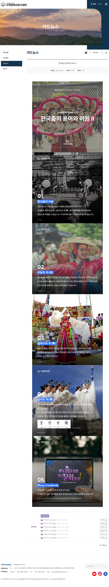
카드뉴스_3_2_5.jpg (50, 534)
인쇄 (106, 52)
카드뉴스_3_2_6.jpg (50, 538)
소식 (90, 52)
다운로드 (102, 520)
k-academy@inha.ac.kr (59, 572)
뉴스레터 (5, 58)
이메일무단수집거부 (19, 565)
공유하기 (102, 52)
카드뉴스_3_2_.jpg (49, 520)
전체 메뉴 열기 (106, 4)
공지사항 (5, 53)
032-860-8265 (22, 572)
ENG (100, 4)
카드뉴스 (5, 63)
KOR (94, 4)
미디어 (5, 69)
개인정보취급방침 (6, 565)
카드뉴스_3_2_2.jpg (50, 523)
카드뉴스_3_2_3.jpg (50, 527)
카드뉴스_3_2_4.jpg (50, 530)
